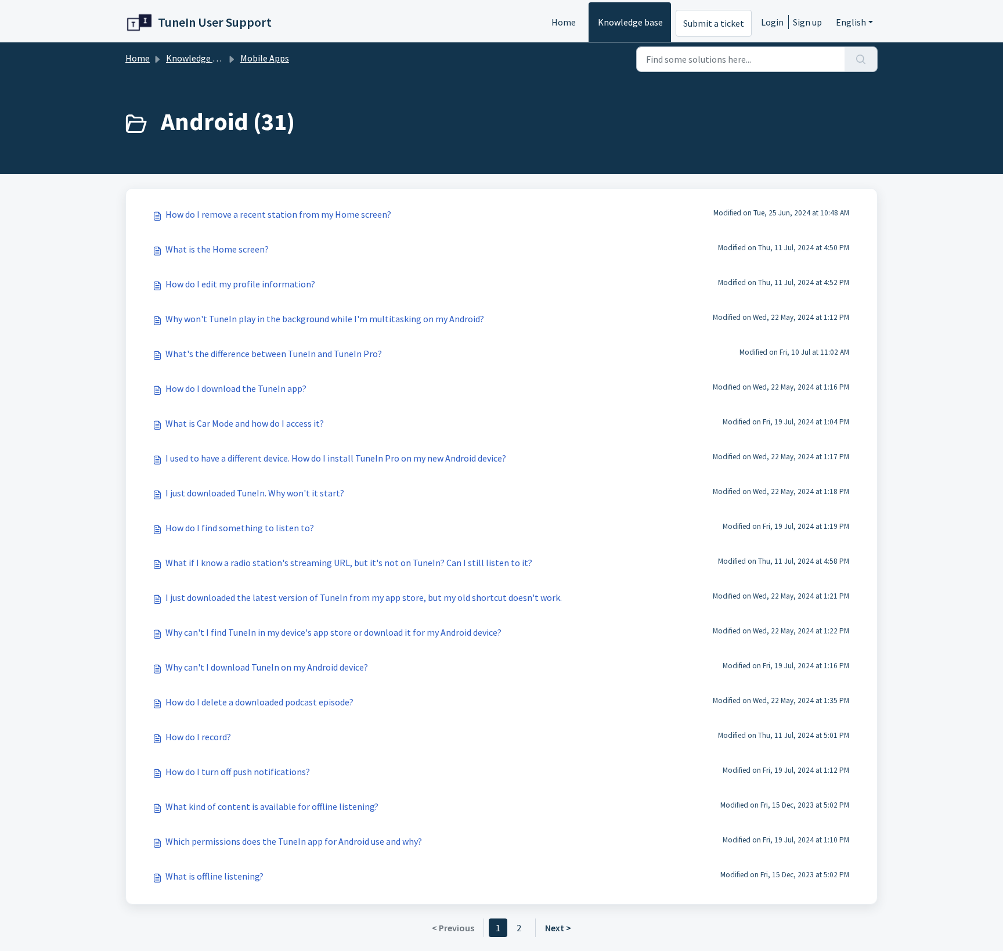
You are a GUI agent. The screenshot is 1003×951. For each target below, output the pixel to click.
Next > (558, 928)
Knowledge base (630, 22)
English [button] (851, 22)
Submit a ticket (713, 23)
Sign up (807, 22)
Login (772, 22)
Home (563, 22)
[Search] (861, 59)
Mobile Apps (264, 58)
